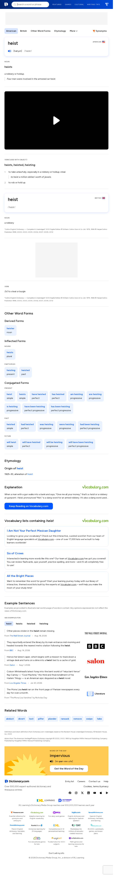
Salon (12, 665)
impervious (60, 755)
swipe (89, 718)
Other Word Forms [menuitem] (40, 31)
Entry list (69, 781)
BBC (11, 650)
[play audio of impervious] (51, 761)
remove (77, 718)
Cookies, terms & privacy (96, 786)
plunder (52, 718)
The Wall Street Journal (20, 636)
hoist (30, 474)
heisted (18, 165)
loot (31, 718)
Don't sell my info (56, 853)
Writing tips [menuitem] (93, 4)
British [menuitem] (23, 31)
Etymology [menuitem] (60, 31)
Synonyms (101, 31)
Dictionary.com (6, 4)
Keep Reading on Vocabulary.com (28, 506)
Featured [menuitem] (57, 4)
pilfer (41, 718)
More (72, 31)
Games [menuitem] (68, 4)
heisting (30, 165)
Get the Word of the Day (68, 768)
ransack (65, 718)
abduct (10, 718)
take (99, 718)
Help (106, 781)
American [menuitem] (11, 31)
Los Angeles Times (18, 683)
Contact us (94, 781)
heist (20, 468)
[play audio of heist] (9, 51)
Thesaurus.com (106, 4)
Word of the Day (58, 751)
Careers (81, 781)
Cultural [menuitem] (79, 4)
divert (21, 718)
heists (8, 66)
